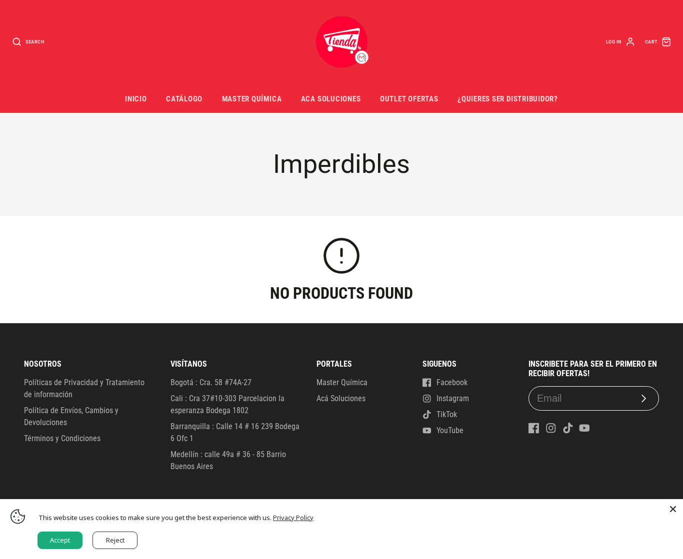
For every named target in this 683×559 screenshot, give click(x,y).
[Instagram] (551, 428)
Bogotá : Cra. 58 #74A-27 (211, 382)
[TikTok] (568, 428)
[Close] (673, 509)
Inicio (136, 98)
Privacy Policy (293, 517)
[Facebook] (534, 428)
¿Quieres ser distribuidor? (508, 98)
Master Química (252, 98)
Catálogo (184, 98)
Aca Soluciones (331, 98)
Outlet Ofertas (409, 98)
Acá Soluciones (341, 398)
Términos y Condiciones (62, 438)
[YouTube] (584, 428)
